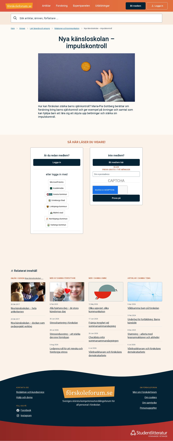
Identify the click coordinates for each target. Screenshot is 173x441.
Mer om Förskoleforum (145, 392)
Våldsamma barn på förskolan (143, 308)
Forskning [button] (61, 5)
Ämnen (22, 28)
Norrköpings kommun (58, 218)
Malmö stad (58, 212)
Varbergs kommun (58, 224)
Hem (13, 28)
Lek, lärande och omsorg (40, 28)
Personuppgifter (148, 407)
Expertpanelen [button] (81, 5)
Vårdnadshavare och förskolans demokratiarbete (105, 353)
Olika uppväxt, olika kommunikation (99, 309)
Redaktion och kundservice (30, 392)
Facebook (26, 410)
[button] (157, 5)
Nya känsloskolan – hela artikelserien (23, 310)
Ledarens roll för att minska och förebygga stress (66, 350)
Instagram (26, 415)
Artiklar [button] (46, 5)
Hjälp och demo (24, 397)
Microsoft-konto (57, 182)
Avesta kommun (60, 194)
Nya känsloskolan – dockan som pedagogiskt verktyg (28, 324)
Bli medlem (135, 5)
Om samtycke (149, 402)
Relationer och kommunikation (66, 28)
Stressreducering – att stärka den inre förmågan (65, 335)
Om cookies (150, 397)
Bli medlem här (116, 162)
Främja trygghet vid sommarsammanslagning (102, 324)
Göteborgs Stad (58, 200)
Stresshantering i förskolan (64, 322)
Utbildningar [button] (102, 5)
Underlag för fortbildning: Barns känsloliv (144, 321)
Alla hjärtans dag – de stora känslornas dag (64, 309)
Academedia (58, 188)
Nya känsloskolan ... (34, 278)
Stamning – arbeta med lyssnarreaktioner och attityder (143, 335)
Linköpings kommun (58, 206)
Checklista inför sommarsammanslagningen (104, 339)
